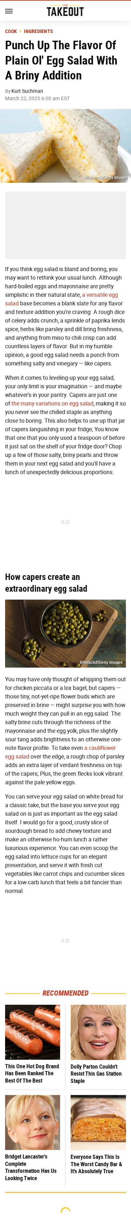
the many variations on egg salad (52, 403)
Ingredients (38, 31)
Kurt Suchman (27, 91)
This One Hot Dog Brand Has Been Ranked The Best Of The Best (32, 1073)
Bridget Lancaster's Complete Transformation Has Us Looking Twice (31, 1167)
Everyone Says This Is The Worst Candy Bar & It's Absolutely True (96, 1163)
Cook (11, 31)
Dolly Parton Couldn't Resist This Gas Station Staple (96, 1073)
